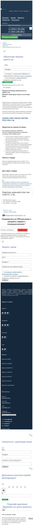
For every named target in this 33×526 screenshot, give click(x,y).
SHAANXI (5, 118)
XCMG (4, 120)
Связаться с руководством (9, 415)
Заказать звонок (16, 35)
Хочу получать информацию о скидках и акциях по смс (15, 79)
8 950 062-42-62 (6, 398)
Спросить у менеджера (9, 212)
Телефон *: (5, 262)
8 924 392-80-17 (6, 403)
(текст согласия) (26, 76)
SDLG (9, 120)
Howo (14, 200)
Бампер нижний (10, 215)
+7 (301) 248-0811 (16, 31)
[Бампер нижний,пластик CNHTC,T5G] (13, 85)
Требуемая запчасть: (9, 252)
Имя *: (4, 257)
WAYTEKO (24, 118)
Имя (6, 65)
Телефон (8, 69)
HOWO (11, 118)
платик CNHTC (19, 215)
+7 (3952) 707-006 (16, 28)
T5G (24, 215)
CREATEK (17, 118)
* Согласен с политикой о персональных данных (12, 273)
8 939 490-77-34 (6, 412)
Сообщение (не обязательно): (12, 267)
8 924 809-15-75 (6, 407)
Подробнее (5, 524)
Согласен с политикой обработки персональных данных (17, 75)
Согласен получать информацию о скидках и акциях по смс (15, 277)
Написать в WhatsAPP (10, 37)
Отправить (5, 280)
